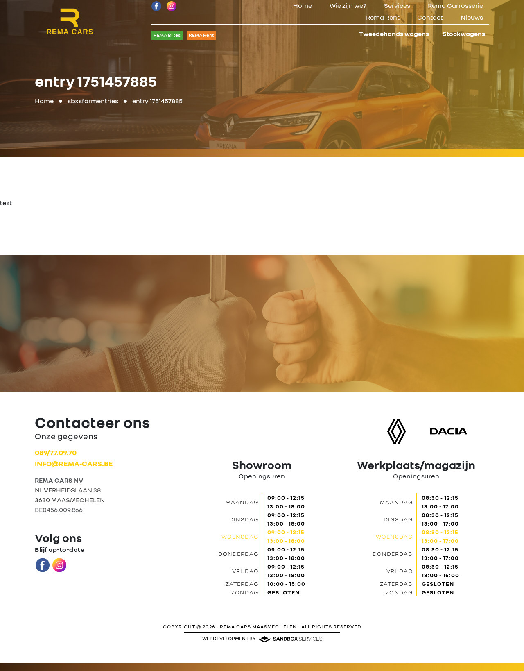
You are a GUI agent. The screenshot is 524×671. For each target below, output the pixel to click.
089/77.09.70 (56, 452)
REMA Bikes (167, 35)
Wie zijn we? (348, 5)
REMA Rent (201, 35)
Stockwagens (464, 33)
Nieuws (472, 17)
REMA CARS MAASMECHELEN (258, 626)
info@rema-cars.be (74, 463)
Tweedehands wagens (394, 33)
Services (397, 5)
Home (302, 5)
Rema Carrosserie (455, 5)
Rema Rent (383, 17)
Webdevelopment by (229, 638)
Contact (430, 17)
